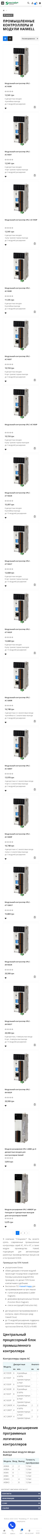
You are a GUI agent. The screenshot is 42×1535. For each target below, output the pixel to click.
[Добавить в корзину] (35, 107)
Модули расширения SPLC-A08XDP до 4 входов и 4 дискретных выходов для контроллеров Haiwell (20, 1212)
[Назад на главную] (3, 10)
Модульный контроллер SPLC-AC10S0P (21, 220)
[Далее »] (28, 1233)
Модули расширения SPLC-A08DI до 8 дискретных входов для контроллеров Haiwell (20, 1152)
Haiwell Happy (25, 1286)
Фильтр (9, 15)
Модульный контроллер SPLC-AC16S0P (21, 424)
